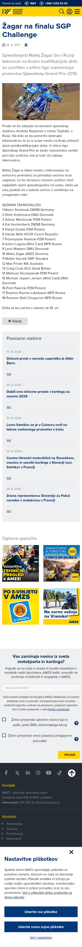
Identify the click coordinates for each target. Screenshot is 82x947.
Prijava (69, 755)
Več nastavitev (41, 937)
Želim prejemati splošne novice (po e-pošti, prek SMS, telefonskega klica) (40, 722)
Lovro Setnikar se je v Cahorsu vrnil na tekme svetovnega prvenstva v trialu (37, 427)
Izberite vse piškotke (41, 911)
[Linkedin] (27, 772)
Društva (12, 829)
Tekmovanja (14, 824)
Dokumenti (14, 838)
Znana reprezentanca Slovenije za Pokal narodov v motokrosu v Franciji (38, 498)
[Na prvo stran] (22, 11)
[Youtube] (49, 772)
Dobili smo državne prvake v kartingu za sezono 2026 (38, 394)
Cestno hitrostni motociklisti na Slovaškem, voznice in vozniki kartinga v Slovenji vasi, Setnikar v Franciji (41, 462)
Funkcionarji (15, 833)
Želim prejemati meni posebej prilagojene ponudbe (40, 738)
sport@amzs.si (50, 802)
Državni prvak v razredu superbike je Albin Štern (40, 361)
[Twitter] (17, 772)
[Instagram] (38, 772)
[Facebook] (6, 772)
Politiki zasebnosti (58, 709)
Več (9, 374)
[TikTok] (59, 772)
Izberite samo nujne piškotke (41, 926)
